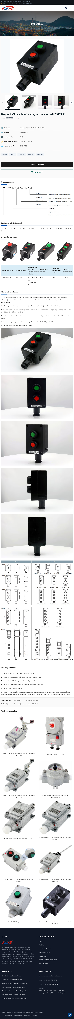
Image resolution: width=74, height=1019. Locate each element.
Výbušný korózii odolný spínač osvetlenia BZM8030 (22, 704)
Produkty (41, 945)
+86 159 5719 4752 (8, 3)
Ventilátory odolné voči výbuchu (12, 979)
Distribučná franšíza (45, 949)
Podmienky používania (30, 1015)
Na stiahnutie (43, 956)
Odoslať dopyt (37, 165)
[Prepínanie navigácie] (71, 8)
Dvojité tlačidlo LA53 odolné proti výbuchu (25, 700)
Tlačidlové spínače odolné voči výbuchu (14, 994)
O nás (40, 941)
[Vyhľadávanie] (66, 8)
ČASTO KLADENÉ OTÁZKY (48, 960)
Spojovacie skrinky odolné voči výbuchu (14, 983)
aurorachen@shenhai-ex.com (24, 3)
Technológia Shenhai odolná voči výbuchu (18, 1012)
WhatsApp (38, 172)
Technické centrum (44, 952)
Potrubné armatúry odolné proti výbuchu (14, 998)
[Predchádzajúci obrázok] (2, 102)
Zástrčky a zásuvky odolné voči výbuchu (14, 991)
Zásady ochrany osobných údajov (13, 1015)
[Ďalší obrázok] (71, 102)
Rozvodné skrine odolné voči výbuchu (13, 987)
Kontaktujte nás (43, 963)
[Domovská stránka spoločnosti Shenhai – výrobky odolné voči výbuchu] (18, 942)
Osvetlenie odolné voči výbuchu (11, 976)
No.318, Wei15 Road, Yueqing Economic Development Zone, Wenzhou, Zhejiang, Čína (53, 992)
